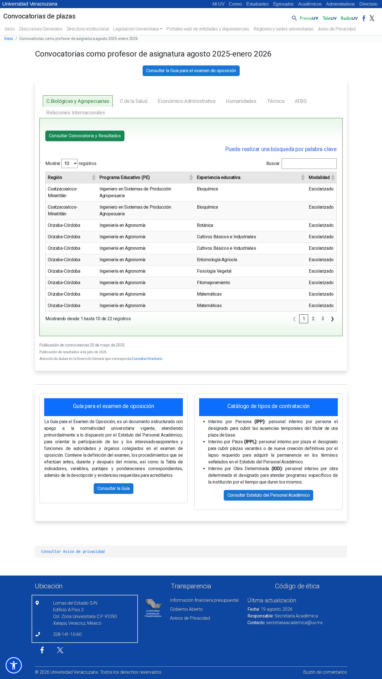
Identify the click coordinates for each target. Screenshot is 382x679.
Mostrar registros (70, 163)
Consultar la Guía (113, 488)
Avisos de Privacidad (190, 618)
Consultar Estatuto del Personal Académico (268, 495)
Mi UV (218, 4)
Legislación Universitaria (136, 29)
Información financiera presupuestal (204, 600)
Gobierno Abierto (186, 609)
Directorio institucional (88, 29)
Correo (235, 4)
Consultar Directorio (147, 359)
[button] (293, 17)
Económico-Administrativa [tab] (186, 101)
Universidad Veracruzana (29, 4)
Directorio (368, 4)
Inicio (9, 29)
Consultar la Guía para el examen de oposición (191, 70)
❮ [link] (294, 318)
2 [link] (313, 318)
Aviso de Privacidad (337, 29)
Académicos (310, 4)
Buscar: (273, 163)
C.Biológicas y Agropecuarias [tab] (77, 101)
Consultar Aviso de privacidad (72, 551)
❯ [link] (332, 318)
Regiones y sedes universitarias (283, 29)
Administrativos (340, 4)
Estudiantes (257, 4)
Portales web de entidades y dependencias (208, 29)
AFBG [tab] (300, 101)
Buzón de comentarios (325, 672)
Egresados (283, 4)
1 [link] (304, 318)
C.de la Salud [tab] (133, 101)
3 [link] (323, 318)
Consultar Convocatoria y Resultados (85, 135)
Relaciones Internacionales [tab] (75, 112)
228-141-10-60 (67, 634)
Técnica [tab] (275, 101)
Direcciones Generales (40, 29)
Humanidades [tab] (241, 101)
